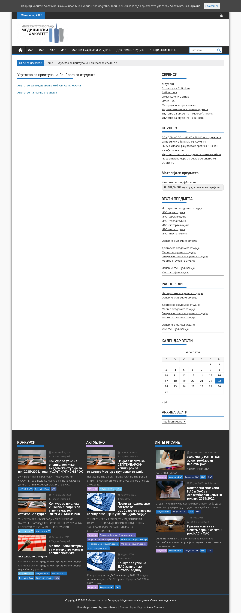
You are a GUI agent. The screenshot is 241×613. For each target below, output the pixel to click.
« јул (164, 402)
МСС (63, 50)
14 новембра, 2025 (61, 494)
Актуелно (92, 488)
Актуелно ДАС (106, 587)
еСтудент (168, 84)
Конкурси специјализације (134, 539)
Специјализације (163, 50)
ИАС (41, 50)
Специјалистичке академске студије (185, 256)
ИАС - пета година (173, 229)
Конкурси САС (42, 488)
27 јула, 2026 (196, 483)
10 (166, 375)
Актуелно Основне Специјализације (117, 535)
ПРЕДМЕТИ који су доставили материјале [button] (193, 187)
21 (201, 380)
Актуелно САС (25, 488)
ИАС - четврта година (175, 225)
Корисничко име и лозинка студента (185, 109)
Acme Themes (155, 607)
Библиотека (169, 92)
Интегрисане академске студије (182, 208)
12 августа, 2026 (128, 452)
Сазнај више (192, 6)
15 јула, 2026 (196, 517)
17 (166, 380)
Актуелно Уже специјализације (103, 539)
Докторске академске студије (181, 248)
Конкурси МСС (43, 531)
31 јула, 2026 (127, 554)
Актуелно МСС (26, 531)
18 (175, 380)
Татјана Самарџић (60, 456)
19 (184, 380)
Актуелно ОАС (191, 477)
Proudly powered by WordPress (97, 607)
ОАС (31, 50)
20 (192, 380)
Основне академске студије (179, 240)
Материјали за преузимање (179, 105)
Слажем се (212, 6)
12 (184, 375)
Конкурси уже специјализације (103, 543)
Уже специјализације (175, 272)
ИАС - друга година (174, 216)
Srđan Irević (126, 498)
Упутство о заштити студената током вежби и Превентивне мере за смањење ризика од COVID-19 (191, 158)
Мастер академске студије (91, 50)
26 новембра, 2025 (61, 452)
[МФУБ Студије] (20, 49)
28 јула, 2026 (196, 452)
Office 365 (168, 100)
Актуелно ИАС (175, 477)
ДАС (118, 587)
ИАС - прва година (173, 212)
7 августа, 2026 (128, 494)
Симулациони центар (175, 96)
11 (175, 375)
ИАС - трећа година (174, 220)
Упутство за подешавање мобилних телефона (49, 85)
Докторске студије (130, 50)
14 (201, 375)
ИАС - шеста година (174, 233)
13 (192, 375)
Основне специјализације (178, 268)
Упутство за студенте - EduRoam (183, 117)
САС (52, 50)
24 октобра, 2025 (60, 537)
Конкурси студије (44, 577)
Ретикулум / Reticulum (176, 88)
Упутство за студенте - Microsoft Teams (187, 113)
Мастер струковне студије (178, 260)
